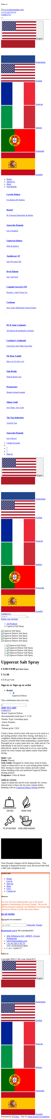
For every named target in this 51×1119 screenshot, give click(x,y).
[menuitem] (9, 179)
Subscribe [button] (31, 925)
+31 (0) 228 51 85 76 (16, 943)
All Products (12, 624)
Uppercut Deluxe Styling (27, 787)
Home (9, 879)
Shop (9, 886)
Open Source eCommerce (38, 1116)
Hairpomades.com (8, 931)
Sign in (10, 454)
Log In (9, 881)
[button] (8, 708)
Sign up (10, 883)
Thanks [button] (39, 925)
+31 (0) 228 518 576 (8, 12)
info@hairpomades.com (17, 941)
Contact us (11, 891)
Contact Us (6, 14)
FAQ (9, 888)
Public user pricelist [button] (9, 619)
